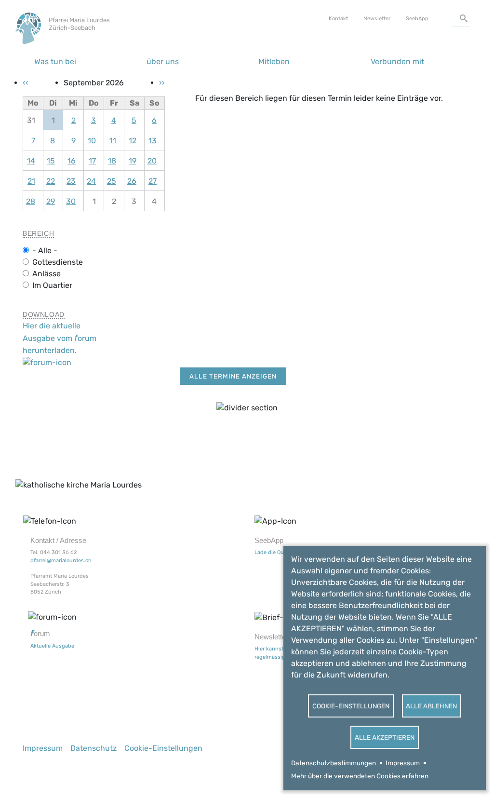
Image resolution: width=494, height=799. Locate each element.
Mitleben (274, 61)
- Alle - (44, 250)
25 (111, 181)
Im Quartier (52, 285)
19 (132, 160)
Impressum (403, 763)
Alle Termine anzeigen (233, 376)
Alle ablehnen (431, 706)
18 (112, 160)
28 (30, 201)
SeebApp (417, 18)
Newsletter (376, 18)
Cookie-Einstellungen (350, 706)
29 (50, 201)
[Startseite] (30, 23)
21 (31, 181)
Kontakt (338, 18)
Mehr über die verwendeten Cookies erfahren (359, 776)
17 (92, 160)
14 (31, 160)
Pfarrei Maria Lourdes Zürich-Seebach (79, 23)
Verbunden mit (397, 61)
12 (132, 140)
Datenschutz (93, 748)
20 (152, 160)
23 (71, 181)
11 (112, 140)
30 (71, 201)
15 (51, 160)
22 (50, 181)
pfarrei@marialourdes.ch (61, 560)
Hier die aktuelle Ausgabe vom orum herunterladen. (59, 337)
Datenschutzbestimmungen (333, 763)
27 (152, 181)
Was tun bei (55, 61)
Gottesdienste (57, 262)
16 (71, 160)
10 (92, 140)
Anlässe (46, 273)
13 (152, 140)
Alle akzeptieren (384, 737)
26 (131, 181)
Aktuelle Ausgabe (52, 646)
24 (91, 181)
